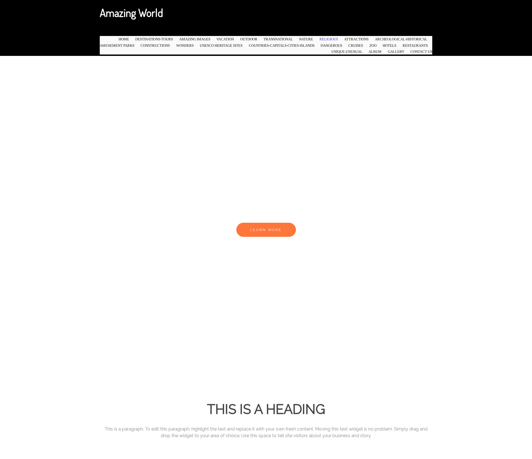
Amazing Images (194, 39)
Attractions (356, 39)
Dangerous (331, 46)
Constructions (155, 46)
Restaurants (415, 46)
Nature (306, 39)
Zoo (373, 46)
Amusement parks (117, 46)
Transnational (278, 39)
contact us (421, 52)
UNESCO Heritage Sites (221, 46)
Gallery (396, 52)
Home (124, 39)
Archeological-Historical (401, 39)
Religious (328, 39)
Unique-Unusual (346, 52)
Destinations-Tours (154, 39)
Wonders (185, 46)
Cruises (355, 46)
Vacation (225, 39)
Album (375, 52)
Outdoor (248, 39)
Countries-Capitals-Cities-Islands (281, 46)
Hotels (389, 46)
